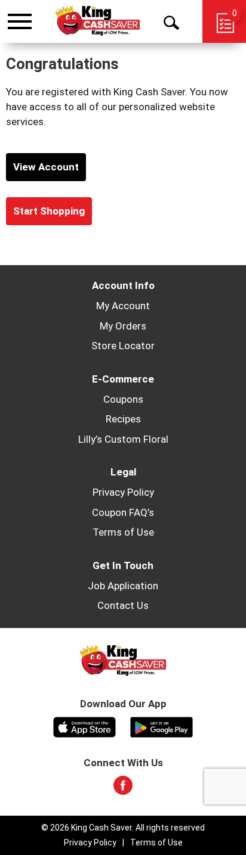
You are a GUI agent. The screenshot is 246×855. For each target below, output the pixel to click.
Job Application (123, 586)
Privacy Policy (123, 492)
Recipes (123, 419)
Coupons (123, 399)
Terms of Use (123, 532)
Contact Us (123, 605)
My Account (123, 306)
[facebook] (123, 789)
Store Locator (123, 346)
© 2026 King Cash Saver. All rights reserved (123, 827)
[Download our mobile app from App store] (84, 726)
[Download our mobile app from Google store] (161, 726)
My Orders (123, 326)
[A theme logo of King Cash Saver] (98, 21)
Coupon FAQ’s (123, 512)
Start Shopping (49, 211)
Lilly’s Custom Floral (123, 439)
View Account (46, 167)
